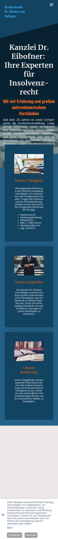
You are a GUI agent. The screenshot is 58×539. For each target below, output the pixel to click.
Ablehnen (31, 535)
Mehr (9, 527)
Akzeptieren (14, 535)
